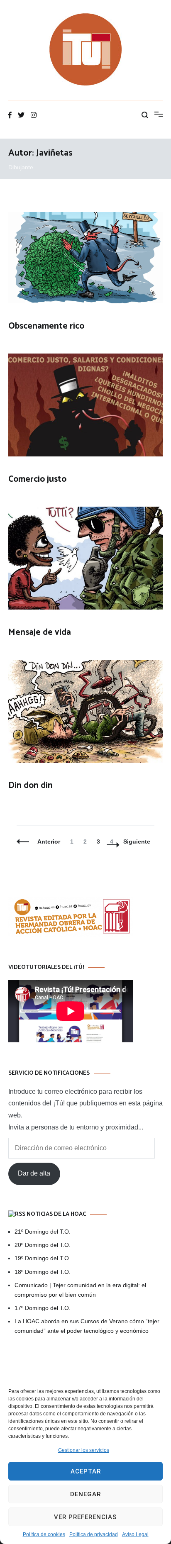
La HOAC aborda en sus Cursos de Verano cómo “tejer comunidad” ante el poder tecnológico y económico (87, 1326)
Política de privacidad (93, 1534)
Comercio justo (37, 479)
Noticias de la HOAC (56, 1214)
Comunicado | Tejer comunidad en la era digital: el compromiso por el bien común (80, 1290)
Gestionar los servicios (83, 1450)
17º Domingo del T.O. (43, 1308)
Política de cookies (44, 1534)
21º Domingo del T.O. (43, 1231)
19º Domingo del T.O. (43, 1258)
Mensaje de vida (39, 632)
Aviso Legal (135, 1534)
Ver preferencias (85, 1517)
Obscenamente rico (46, 326)
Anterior (48, 841)
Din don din (30, 785)
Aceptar (86, 1471)
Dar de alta (34, 1173)
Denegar (85, 1494)
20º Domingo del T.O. (43, 1245)
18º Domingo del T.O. (43, 1271)
